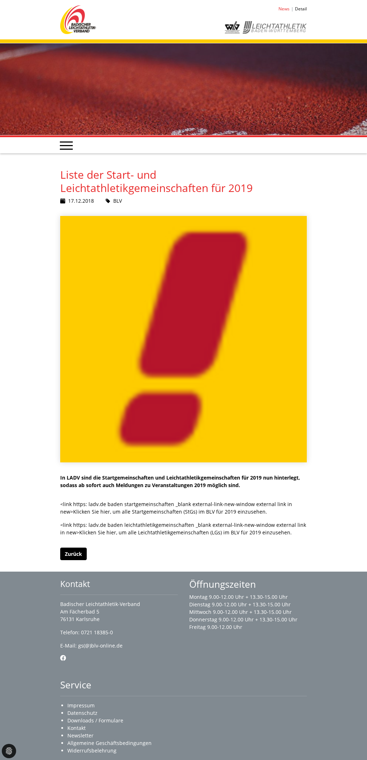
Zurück (73, 553)
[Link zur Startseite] (78, 19)
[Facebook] (63, 658)
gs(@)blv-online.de (100, 645)
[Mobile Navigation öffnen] (66, 145)
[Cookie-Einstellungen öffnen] (9, 751)
